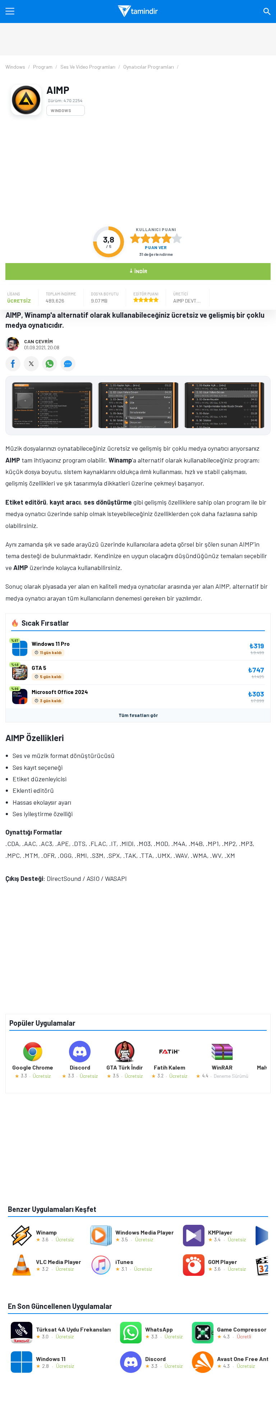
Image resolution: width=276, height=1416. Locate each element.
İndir (138, 270)
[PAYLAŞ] (14, 369)
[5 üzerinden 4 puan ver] (166, 238)
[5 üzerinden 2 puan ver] (146, 238)
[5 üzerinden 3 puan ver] (156, 238)
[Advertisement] (138, 171)
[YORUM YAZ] (68, 369)
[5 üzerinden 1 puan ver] (135, 238)
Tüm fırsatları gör (138, 715)
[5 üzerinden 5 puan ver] (177, 238)
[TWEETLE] (33, 369)
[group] (138, 407)
